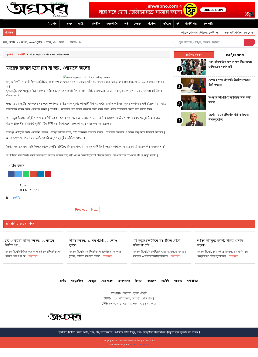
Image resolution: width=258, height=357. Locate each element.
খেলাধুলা (138, 23)
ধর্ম (177, 23)
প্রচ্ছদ (69, 23)
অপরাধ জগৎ (124, 280)
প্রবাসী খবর (191, 23)
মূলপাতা (9, 54)
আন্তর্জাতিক (112, 23)
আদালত (178, 280)
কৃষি (126, 23)
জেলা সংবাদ (107, 280)
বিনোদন (152, 23)
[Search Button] (249, 42)
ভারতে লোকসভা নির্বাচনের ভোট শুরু (196, 32)
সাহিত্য (167, 23)
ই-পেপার (52, 23)
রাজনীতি (96, 23)
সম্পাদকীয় (208, 23)
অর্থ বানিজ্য (192, 280)
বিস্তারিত (33, 256)
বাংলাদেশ (152, 280)
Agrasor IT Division (139, 344)
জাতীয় (81, 23)
